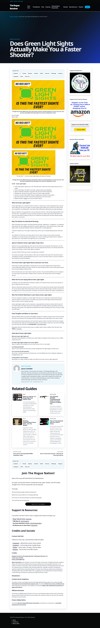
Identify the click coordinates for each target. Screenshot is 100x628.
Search (87, 6)
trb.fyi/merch (25, 521)
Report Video (16, 623)
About (14, 620)
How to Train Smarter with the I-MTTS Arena (56, 422)
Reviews (65, 7)
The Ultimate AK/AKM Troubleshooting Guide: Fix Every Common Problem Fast (55, 400)
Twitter (15, 547)
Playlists (81, 7)
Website (15, 549)
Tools (42, 7)
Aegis (25, 198)
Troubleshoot (36, 7)
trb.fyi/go (19, 329)
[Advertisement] (50, 28)
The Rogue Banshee (14, 7)
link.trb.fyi (34, 525)
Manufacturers (73, 7)
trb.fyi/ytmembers (36, 523)
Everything (15, 16)
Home (11, 16)
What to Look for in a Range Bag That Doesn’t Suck (29, 398)
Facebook (16, 545)
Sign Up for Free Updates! (38, 504)
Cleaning (47, 7)
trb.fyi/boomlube (41, 324)
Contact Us (15, 621)
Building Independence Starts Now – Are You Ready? (29, 423)
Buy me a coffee (80, 129)
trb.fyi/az (28, 519)
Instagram (16, 543)
